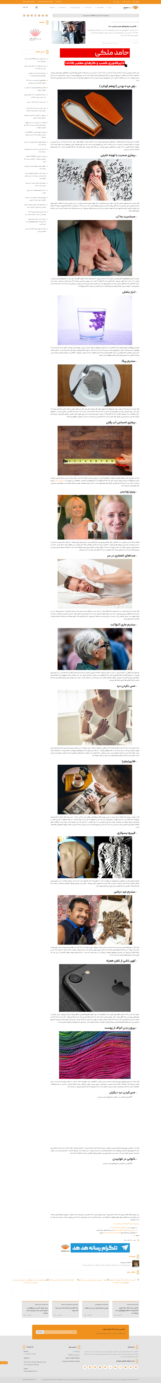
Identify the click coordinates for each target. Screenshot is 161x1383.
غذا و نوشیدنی (98, 1304)
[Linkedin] (27, 15)
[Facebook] (46, 15)
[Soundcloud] (110, 1367)
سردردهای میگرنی (59, 481)
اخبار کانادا (129, 1304)
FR (27, 7)
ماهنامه (52, 7)
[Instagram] (35, 15)
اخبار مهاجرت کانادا (120, 1230)
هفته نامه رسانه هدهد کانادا (112, 1233)
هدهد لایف (62, 7)
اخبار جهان (70, 1304)
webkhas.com (32, 1379)
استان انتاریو (38, 1304)
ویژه (125, 1240)
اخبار (109, 7)
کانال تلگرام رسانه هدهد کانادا (119, 1228)
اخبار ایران (75, 1304)
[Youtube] (31, 15)
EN (24, 7)
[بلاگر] (95, 1367)
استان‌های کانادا (75, 7)
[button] (36, 7)
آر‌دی (134, 1235)
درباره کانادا (88, 7)
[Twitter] (42, 15)
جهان (128, 1240)
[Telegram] (39, 15)
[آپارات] (24, 15)
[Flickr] (100, 1367)
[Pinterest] (105, 1367)
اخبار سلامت (114, 22)
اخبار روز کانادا (131, 1230)
